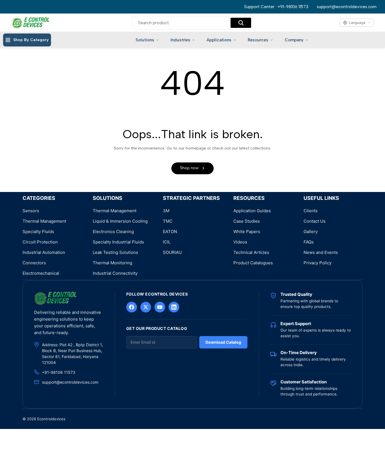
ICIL (167, 242)
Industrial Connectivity (115, 273)
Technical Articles (251, 252)
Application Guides (252, 210)
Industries (180, 40)
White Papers (246, 231)
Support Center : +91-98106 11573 (276, 6)
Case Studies (246, 221)
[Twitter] (145, 307)
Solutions (145, 40)
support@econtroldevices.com (347, 6)
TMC (167, 221)
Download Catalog (223, 342)
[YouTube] (159, 307)
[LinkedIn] (174, 307)
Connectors (34, 262)
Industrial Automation (44, 252)
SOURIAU (172, 252)
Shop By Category (31, 39)
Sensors (31, 210)
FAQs (309, 242)
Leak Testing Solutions (115, 252)
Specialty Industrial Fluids (118, 242)
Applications (219, 40)
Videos (240, 242)
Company (294, 40)
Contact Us (315, 221)
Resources (258, 40)
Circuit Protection (40, 242)
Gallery (311, 231)
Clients (311, 210)
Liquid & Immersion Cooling (120, 221)
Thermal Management (44, 221)
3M (166, 210)
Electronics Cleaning (113, 231)
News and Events (321, 252)
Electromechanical (41, 273)
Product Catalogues (253, 262)
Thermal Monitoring (112, 262)
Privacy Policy (317, 262)
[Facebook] (131, 307)
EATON (170, 231)
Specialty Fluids (38, 231)
